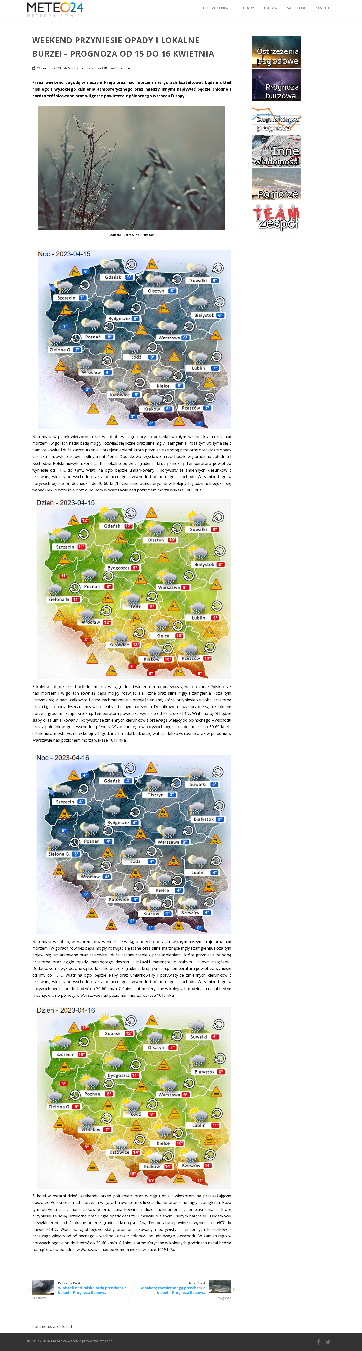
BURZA (270, 7)
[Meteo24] (55, 18)
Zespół (322, 7)
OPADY (247, 7)
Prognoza (122, 68)
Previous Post (92, 1288)
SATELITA (296, 7)
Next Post (172, 1288)
